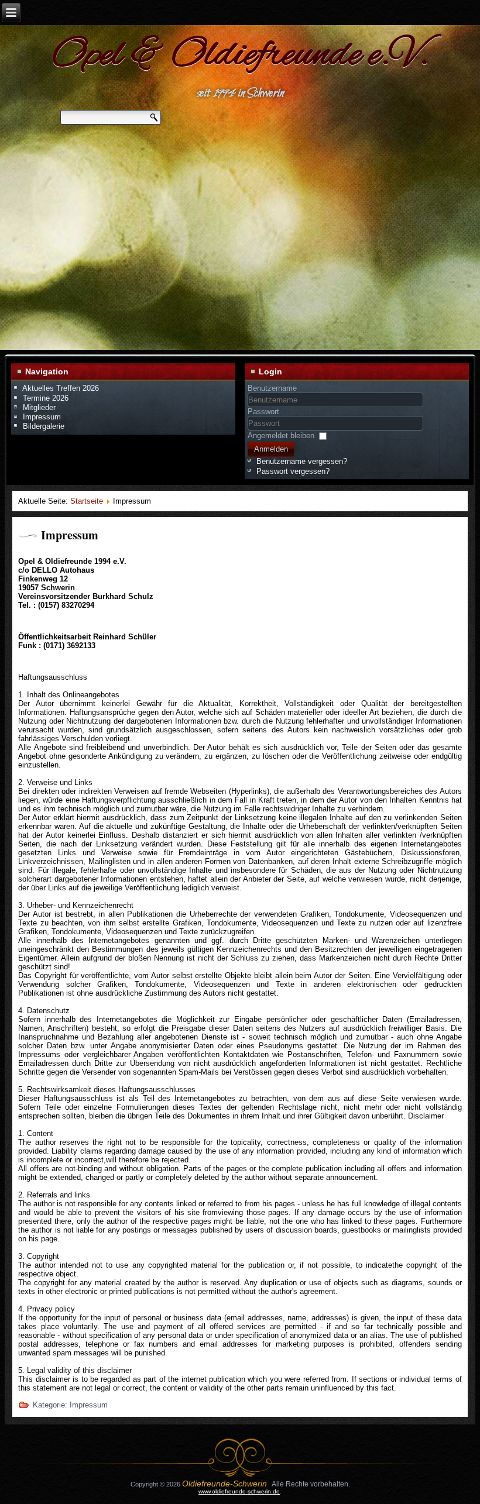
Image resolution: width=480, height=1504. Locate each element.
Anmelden (271, 449)
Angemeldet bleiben (281, 435)
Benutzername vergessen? (301, 461)
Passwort (263, 411)
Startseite (86, 501)
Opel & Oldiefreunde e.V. (240, 55)
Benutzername (272, 388)
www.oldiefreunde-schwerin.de (239, 1491)
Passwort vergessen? (293, 471)
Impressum (69, 534)
